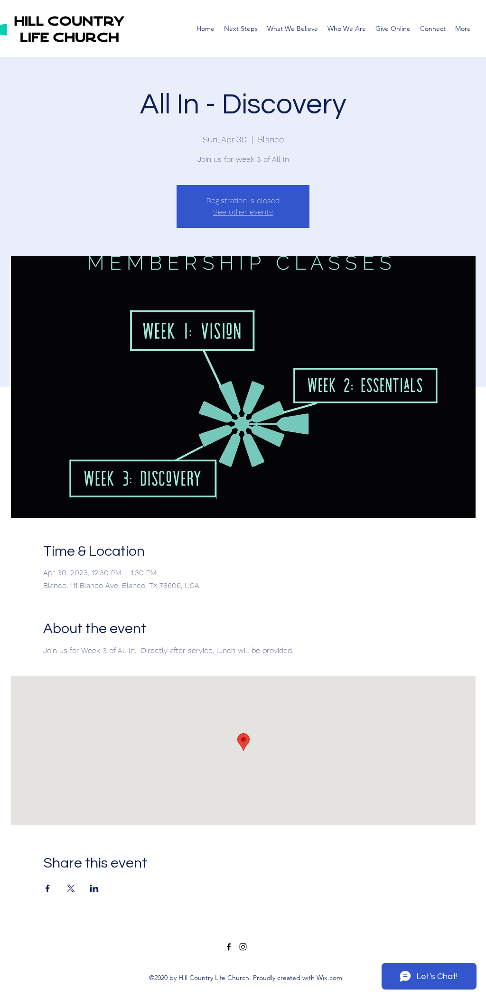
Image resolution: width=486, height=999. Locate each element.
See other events (243, 211)
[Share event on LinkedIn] (94, 888)
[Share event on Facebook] (47, 888)
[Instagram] (243, 947)
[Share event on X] (70, 888)
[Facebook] (229, 947)
